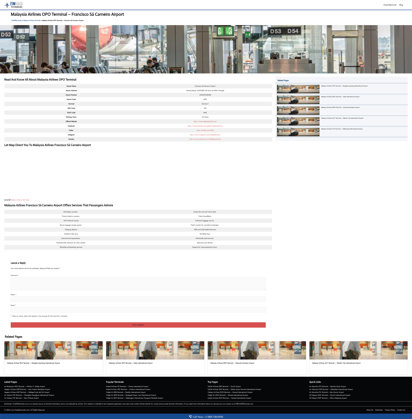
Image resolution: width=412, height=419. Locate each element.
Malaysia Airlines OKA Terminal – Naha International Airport (340, 97)
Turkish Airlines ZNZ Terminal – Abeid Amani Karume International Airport (234, 389)
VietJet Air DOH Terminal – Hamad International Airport (228, 395)
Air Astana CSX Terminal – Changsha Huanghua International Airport (29, 395)
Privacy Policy (390, 410)
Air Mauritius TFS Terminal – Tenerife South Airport (327, 386)
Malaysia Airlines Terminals (31, 20)
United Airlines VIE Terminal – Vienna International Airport (127, 386)
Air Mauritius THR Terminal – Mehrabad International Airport (331, 389)
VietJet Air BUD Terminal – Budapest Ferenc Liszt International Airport (131, 395)
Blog (401, 4)
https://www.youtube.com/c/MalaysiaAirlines (205, 139)
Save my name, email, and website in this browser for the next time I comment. (40, 316)
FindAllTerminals (16, 20)
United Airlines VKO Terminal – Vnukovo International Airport (128, 389)
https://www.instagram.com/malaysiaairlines (205, 135)
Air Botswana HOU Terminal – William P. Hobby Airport (24, 386)
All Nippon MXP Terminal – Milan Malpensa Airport (328, 398)
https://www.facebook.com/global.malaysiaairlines (205, 126)
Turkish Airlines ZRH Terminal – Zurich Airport (224, 386)
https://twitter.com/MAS (205, 130)
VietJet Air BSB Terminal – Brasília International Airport (125, 392)
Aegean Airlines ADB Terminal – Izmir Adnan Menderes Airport (27, 389)
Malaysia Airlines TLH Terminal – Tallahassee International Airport (342, 129)
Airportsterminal (389, 4)
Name (13, 294)
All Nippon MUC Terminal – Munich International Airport (329, 395)
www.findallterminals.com (20, 410)
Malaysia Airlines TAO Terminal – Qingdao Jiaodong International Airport (344, 86)
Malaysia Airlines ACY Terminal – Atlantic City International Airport (342, 118)
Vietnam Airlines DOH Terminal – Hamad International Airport (230, 392)
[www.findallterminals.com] (13, 4)
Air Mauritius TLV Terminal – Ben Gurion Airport (326, 392)
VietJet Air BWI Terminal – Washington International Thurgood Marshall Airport (134, 398)
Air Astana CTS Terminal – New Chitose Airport (21, 398)
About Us (370, 410)
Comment (15, 275)
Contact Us (401, 410)
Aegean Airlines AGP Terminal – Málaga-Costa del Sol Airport (26, 392)
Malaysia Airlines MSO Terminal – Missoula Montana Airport (340, 107)
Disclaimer (379, 410)
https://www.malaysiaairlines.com (205, 121)
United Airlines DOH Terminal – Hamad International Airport (229, 398)
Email (13, 305)
